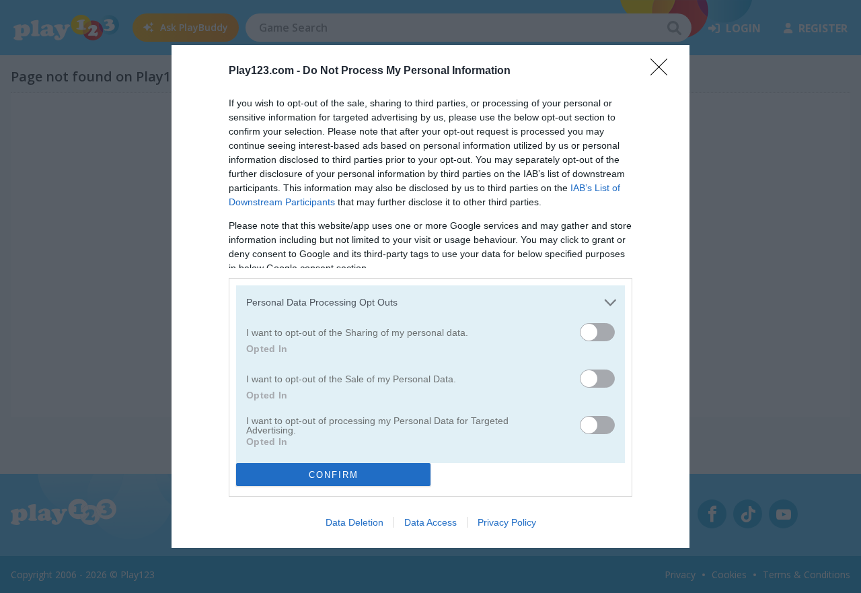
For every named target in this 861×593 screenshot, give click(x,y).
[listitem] (430, 302)
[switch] (597, 332)
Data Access (430, 522)
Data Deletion (354, 522)
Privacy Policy (507, 522)
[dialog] (430, 296)
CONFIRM (334, 475)
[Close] (663, 71)
